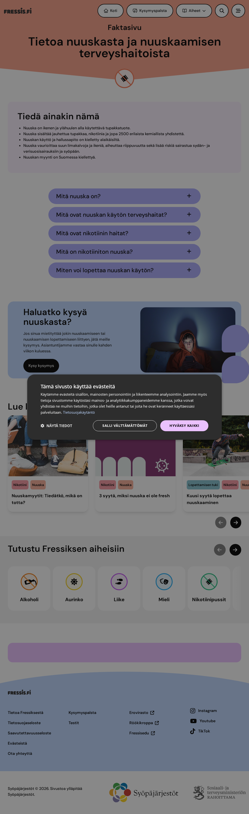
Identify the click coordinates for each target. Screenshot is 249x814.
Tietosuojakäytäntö (79, 412)
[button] (56, 425)
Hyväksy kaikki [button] (184, 425)
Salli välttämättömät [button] (124, 425)
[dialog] (124, 407)
